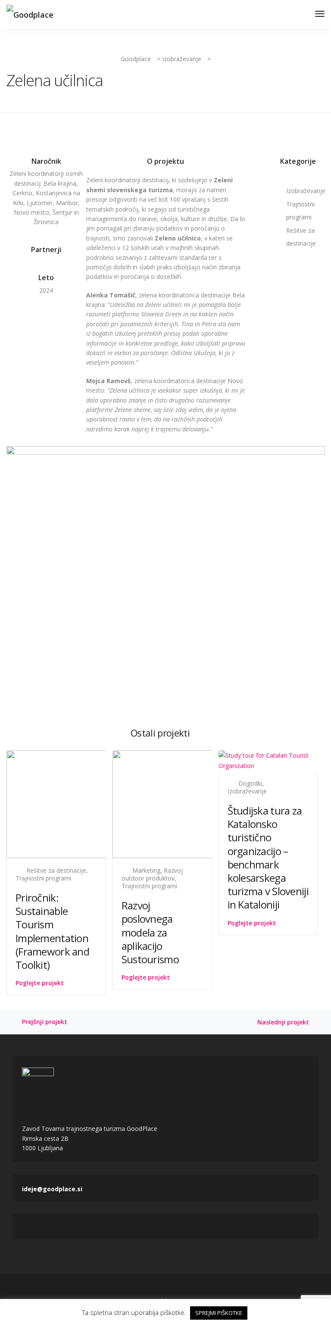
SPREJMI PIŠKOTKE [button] (218, 1313)
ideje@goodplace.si (28, 1189)
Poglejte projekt (40, 983)
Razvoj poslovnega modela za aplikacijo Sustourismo (150, 932)
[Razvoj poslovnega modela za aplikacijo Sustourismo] (198, 803)
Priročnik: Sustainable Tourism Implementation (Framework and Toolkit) (52, 931)
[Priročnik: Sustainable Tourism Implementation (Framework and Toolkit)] (92, 803)
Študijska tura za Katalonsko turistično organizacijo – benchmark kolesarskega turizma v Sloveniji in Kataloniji (268, 857)
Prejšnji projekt (44, 1022)
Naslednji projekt (283, 1022)
